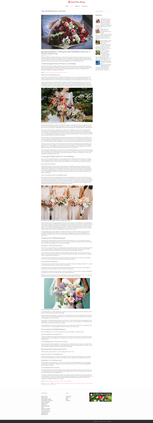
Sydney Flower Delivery (45, 408)
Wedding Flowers (47, 383)
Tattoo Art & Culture (45, 410)
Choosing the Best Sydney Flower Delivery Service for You (56, 72)
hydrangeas (48, 146)
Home (67, 6)
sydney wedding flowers (71, 383)
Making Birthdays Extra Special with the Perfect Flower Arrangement (58, 381)
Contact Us (84, 6)
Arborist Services (44, 396)
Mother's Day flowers (45, 406)
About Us (77, 6)
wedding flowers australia (80, 383)
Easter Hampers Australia (46, 399)
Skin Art (42, 407)
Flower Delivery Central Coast (47, 400)
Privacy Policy (68, 396)
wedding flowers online (52, 384)
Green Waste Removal (45, 401)
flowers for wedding (64, 383)
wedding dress (84, 275)
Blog (72, 6)
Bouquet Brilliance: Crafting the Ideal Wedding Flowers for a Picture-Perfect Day (65, 52)
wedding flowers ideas (44, 384)
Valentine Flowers (44, 412)
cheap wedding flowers (57, 383)
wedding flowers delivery (88, 383)
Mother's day (43, 404)
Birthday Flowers (44, 397)
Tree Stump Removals (45, 411)
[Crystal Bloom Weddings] (76, 2)
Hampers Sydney (44, 403)
